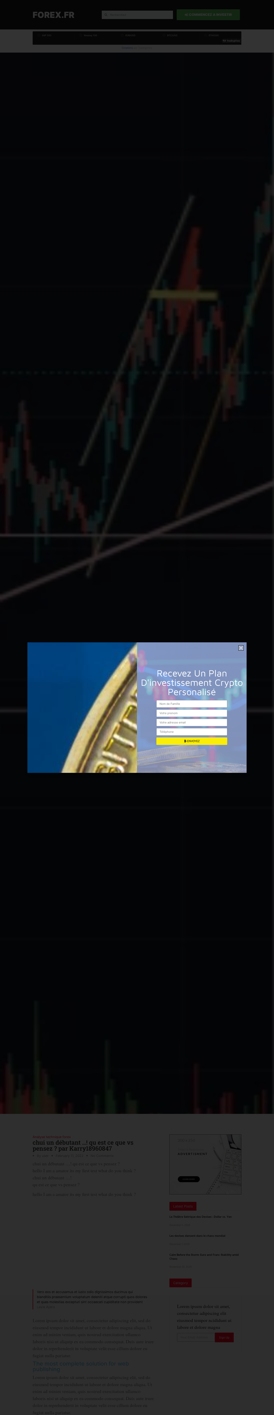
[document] (137, 707)
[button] (241, 648)
